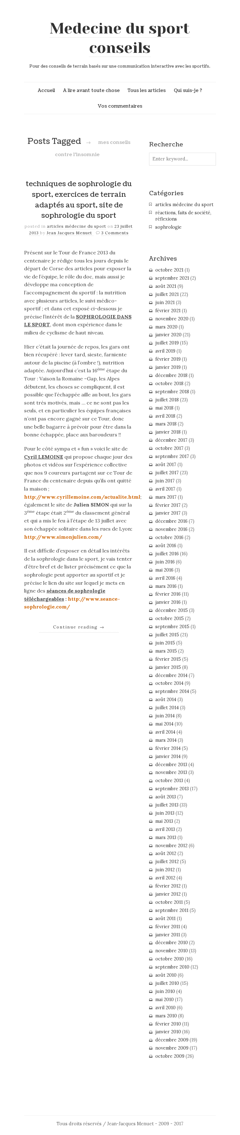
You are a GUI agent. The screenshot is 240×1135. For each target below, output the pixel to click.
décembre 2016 (171, 521)
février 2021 (168, 310)
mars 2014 (166, 740)
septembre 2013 (172, 788)
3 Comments (115, 233)
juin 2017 (165, 481)
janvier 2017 (168, 513)
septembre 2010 (172, 967)
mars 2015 (166, 651)
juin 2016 (165, 562)
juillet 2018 (167, 400)
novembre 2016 (171, 529)
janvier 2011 (167, 935)
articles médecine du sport (76, 226)
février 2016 (168, 594)
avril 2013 (165, 829)
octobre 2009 (169, 1056)
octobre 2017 (169, 448)
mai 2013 (164, 821)
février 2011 (167, 926)
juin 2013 (164, 813)
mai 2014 (164, 724)
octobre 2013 (169, 780)
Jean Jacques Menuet (70, 233)
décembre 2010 (171, 942)
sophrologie (168, 227)
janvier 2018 (168, 432)
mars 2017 (166, 497)
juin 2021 (165, 302)
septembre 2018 (172, 391)
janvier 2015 (168, 667)
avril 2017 (165, 489)
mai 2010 (164, 999)
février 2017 (168, 505)
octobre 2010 (169, 959)
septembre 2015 (172, 626)
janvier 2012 (168, 894)
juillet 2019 (167, 343)
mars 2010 (166, 1016)
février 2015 (168, 659)
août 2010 (166, 975)
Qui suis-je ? (188, 90)
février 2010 (168, 1024)
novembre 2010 (171, 951)
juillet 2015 (167, 635)
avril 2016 (165, 578)
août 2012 (165, 853)
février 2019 (168, 359)
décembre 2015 (171, 610)
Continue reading (79, 627)
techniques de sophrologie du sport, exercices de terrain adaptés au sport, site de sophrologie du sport (79, 200)
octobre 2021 (169, 270)
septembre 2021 (172, 278)
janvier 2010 (168, 1032)
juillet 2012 (167, 861)
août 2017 (165, 464)
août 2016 (165, 545)
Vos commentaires (120, 106)
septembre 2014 (172, 691)
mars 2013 (165, 837)
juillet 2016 (167, 554)
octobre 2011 (169, 902)
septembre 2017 (172, 456)
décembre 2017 (171, 440)
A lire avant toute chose (91, 90)
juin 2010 (165, 991)
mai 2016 (164, 570)
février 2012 (168, 886)
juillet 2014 (167, 707)
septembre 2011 (171, 910)
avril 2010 (165, 1007)
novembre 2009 (171, 1048)
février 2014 (168, 748)
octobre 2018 (169, 383)
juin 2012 (165, 870)
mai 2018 (164, 408)
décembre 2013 (171, 764)
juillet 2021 (167, 294)
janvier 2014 (168, 756)
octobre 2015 (169, 618)
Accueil (46, 90)
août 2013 (165, 797)
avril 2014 (165, 732)
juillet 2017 (167, 473)
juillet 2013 (166, 805)
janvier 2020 (168, 335)
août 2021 (165, 286)
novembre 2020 (171, 319)
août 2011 (165, 918)
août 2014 (165, 699)
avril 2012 (165, 878)
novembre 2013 (171, 772)
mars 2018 (166, 424)
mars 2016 (166, 586)
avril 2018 (165, 416)
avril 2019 (165, 351)
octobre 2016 (169, 537)
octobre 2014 (169, 683)
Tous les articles (147, 90)
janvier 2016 (168, 602)
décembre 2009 (171, 1040)
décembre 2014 (171, 675)
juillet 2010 (167, 983)
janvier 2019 (168, 367)
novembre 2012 (171, 845)
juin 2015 (165, 643)
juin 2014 (165, 716)
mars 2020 (166, 327)
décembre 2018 (171, 375)
